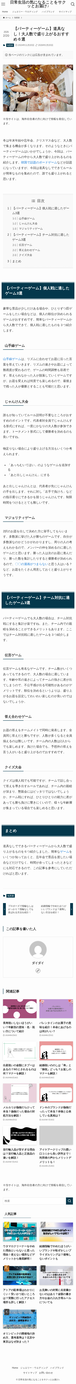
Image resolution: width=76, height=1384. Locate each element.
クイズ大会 (25, 254)
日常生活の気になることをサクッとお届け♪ (38, 4)
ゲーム (64, 851)
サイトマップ (30, 1372)
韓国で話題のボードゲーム (39, 162)
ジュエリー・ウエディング (34, 1367)
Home (15, 1367)
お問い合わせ (46, 1372)
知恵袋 (10, 45)
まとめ (16, 261)
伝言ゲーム (25, 244)
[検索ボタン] (72, 4)
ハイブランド (57, 1367)
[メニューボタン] (3, 4)
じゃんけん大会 (28, 223)
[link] (38, 970)
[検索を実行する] (69, 1201)
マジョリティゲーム (31, 228)
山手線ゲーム (27, 218)
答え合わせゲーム (29, 249)
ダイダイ (38, 963)
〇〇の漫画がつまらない (31, 564)
